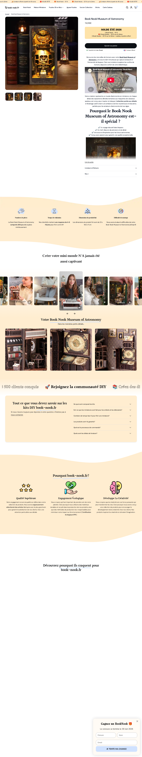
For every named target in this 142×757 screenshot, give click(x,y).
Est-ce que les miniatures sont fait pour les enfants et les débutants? (98, 410)
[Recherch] (127, 7)
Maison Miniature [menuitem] (40, 7)
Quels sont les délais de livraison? (85, 433)
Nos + (87, 174)
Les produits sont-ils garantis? (84, 422)
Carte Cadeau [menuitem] (107, 7)
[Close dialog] (137, 721)
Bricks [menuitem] (97, 7)
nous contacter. (17, 415)
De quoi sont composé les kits (84, 404)
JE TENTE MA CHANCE (117, 749)
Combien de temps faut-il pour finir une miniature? (91, 416)
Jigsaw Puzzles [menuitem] (71, 7)
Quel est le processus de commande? (87, 427)
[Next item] (74, 314)
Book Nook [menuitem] (27, 7)
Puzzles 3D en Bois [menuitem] (55, 7)
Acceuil (7, 14)
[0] (135, 7)
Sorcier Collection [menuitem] (86, 7)
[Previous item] (67, 314)
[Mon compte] (131, 7)
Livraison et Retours (92, 168)
